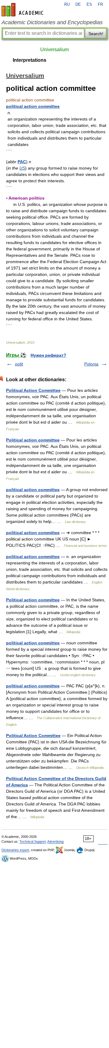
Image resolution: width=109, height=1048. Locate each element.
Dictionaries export (15, 850)
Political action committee (33, 440)
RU (67, 4)
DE (78, 4)
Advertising (55, 841)
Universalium (54, 49)
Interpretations (29, 60)
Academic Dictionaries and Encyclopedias (52, 22)
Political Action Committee (33, 390)
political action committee (33, 106)
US (22, 168)
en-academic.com (23, 9)
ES (89, 4)
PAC (22, 161)
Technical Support (32, 841)
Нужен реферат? (48, 355)
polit (19, 364)
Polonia (91, 364)
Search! (95, 33)
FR (100, 4)
